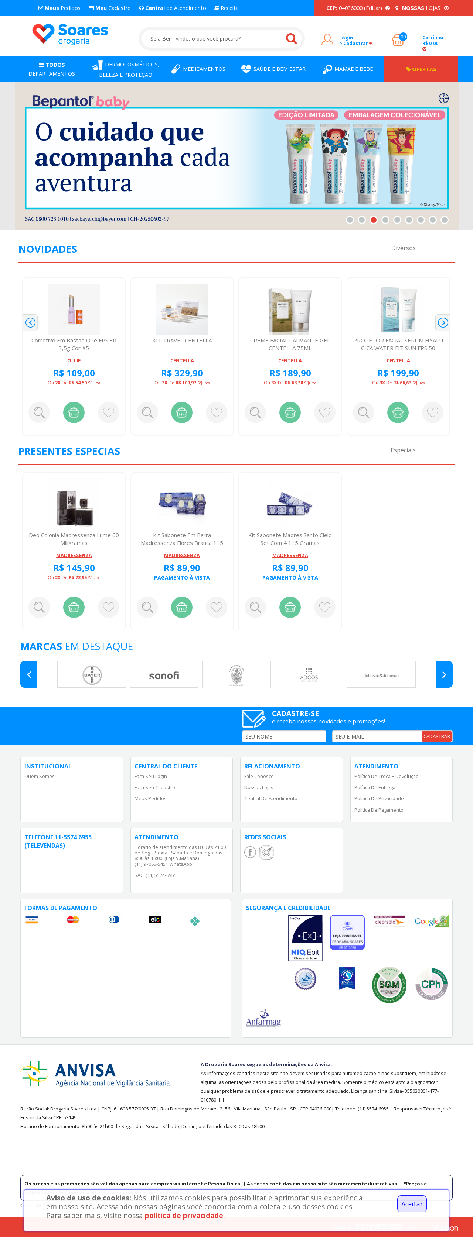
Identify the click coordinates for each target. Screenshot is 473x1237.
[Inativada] (305, 938)
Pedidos (62, 7)
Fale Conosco (259, 776)
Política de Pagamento (379, 809)
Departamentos (51, 69)
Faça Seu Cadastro (155, 787)
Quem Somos (39, 776)
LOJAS (422, 7)
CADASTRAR (436, 736)
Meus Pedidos (151, 798)
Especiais (403, 450)
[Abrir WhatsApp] (454, 1218)
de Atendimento (175, 7)
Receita (229, 7)
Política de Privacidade (379, 798)
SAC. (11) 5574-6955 (156, 875)
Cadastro (112, 7)
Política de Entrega (374, 787)
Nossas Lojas (258, 787)
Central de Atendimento (270, 798)
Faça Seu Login (151, 776)
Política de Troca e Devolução (386, 776)
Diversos (403, 248)
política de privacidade (184, 1215)
